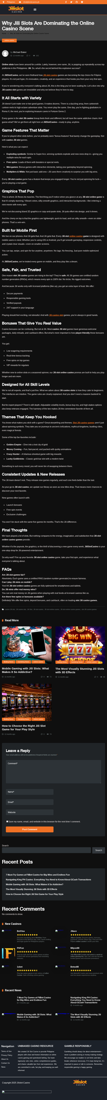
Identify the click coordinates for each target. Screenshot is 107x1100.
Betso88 (74, 967)
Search (5, 845)
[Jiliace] (59, 930)
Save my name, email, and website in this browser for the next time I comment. (44, 822)
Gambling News (23, 662)
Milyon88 (74, 948)
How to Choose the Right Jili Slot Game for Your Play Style (34, 894)
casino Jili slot (10, 609)
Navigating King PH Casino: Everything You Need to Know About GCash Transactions (48, 880)
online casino (9, 40)
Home (4, 33)
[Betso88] (60, 965)
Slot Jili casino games (83, 423)
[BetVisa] (6, 930)
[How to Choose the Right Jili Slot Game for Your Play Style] (27, 702)
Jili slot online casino (51, 609)
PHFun (20, 948)
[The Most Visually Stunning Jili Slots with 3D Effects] (80, 645)
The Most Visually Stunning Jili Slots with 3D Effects (31, 889)
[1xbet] (5, 965)
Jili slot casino (38, 609)
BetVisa (21, 931)
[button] (35, 9)
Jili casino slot (56, 315)
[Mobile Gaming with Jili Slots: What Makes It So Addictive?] (27, 645)
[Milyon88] (60, 947)
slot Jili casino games (89, 609)
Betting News (8, 662)
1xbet (19, 967)
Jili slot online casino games (70, 609)
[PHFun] (8, 959)
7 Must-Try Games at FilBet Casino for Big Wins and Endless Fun (38, 875)
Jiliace (73, 931)
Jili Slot (29, 609)
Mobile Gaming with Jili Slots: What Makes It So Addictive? (34, 884)
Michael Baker (19, 52)
